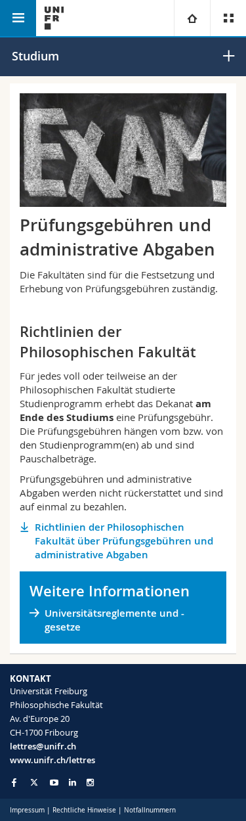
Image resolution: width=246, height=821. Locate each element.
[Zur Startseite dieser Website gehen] (54, 18)
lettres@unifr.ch (43, 746)
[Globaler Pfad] (192, 18)
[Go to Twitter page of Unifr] (34, 782)
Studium (35, 56)
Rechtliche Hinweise (84, 810)
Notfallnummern (150, 810)
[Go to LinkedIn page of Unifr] (72, 782)
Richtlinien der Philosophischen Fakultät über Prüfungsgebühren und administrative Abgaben (124, 541)
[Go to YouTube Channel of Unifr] (54, 782)
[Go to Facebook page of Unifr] (14, 782)
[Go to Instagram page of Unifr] (90, 782)
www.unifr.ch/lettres (52, 760)
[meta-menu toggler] (228, 18)
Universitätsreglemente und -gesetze (114, 620)
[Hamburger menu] (18, 18)
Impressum (27, 810)
